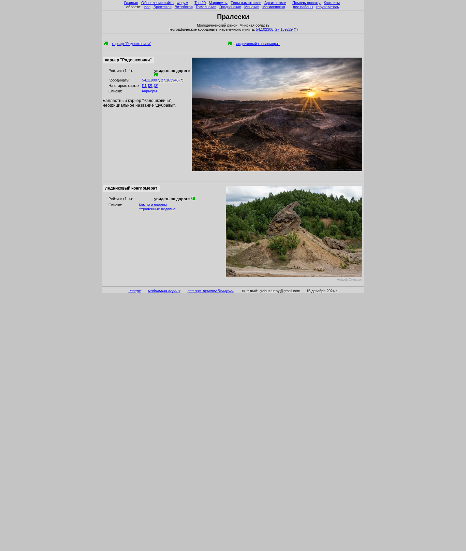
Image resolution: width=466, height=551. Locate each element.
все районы (303, 7)
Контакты (332, 3)
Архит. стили (275, 3)
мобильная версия (164, 291)
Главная (131, 3)
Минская (251, 7)
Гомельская (206, 7)
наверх (135, 291)
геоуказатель (327, 7)
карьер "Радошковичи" (131, 44)
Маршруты (218, 3)
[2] (150, 86)
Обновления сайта (157, 3)
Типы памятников (246, 3)
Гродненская (230, 7)
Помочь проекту (306, 3)
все (147, 7)
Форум (182, 3)
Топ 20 (200, 3)
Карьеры (149, 91)
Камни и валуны (153, 205)
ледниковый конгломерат (258, 44)
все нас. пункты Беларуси (211, 291)
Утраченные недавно (157, 209)
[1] (144, 86)
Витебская (184, 7)
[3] (156, 86)
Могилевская (273, 7)
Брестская (163, 7)
